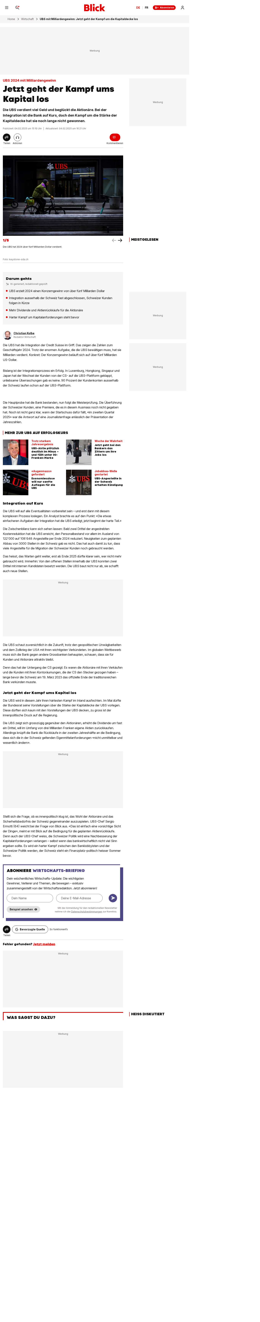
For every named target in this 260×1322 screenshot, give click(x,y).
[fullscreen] (63, 195)
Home (11, 19)
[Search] (17, 7)
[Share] (6, 137)
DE (138, 7)
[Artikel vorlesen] (17, 137)
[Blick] (94, 7)
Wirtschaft (27, 19)
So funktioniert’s (59, 929)
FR (146, 7)
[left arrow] (120, 240)
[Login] (182, 7)
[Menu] (6, 7)
